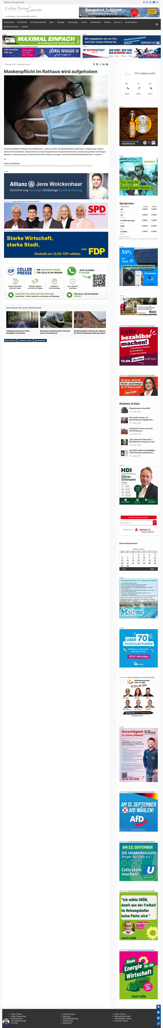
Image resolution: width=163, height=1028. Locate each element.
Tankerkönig (126, 238)
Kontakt (25, 27)
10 (144, 557)
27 (122, 566)
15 (133, 560)
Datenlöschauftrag (70, 1018)
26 (155, 563)
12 (155, 557)
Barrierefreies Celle (122, 1016)
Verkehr (107, 22)
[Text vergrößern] (158, 1007)
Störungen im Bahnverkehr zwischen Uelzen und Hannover (55, 332)
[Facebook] (144, 2)
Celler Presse (16, 1014)
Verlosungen (73, 22)
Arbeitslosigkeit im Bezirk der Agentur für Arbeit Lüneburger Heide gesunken (89, 332)
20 (122, 563)
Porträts (14, 1023)
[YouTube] (154, 2)
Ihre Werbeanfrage (18, 1021)
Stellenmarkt (95, 22)
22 (133, 563)
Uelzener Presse (121, 1021)
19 (155, 560)
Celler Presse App (18, 1016)
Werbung (66, 1016)
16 (138, 560)
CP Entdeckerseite (38, 22)
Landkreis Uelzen (23, 64)
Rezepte (60, 22)
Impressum (67, 1023)
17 (144, 560)
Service (117, 22)
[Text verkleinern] (158, 1012)
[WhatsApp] (158, 2)
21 (128, 563)
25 (149, 563)
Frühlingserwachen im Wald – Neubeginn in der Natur (18, 332)
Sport (51, 22)
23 (138, 563)
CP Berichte (22, 22)
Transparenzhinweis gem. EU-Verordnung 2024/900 (24, 46)
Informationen (17, 1018)
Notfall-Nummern (11, 27)
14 (128, 560)
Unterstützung (69, 1014)
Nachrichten (9, 22)
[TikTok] (150, 2)
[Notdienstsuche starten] (154, 522)
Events (84, 22)
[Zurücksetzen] (158, 1023)
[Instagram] (147, 2)
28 (128, 566)
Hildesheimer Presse (122, 1018)
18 (149, 560)
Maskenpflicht (40, 340)
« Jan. (123, 569)
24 (144, 563)
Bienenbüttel (10, 340)
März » (153, 569)
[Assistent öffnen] (6, 1022)
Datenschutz (68, 1021)
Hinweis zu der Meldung (12, 163)
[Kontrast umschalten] (158, 1018)
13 (122, 560)
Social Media (130, 22)
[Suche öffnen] (157, 24)
